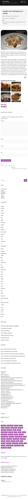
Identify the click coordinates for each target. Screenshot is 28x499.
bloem (16, 425)
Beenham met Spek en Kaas (6, 467)
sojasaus (8, 443)
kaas (19, 432)
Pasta (2, 272)
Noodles (13, 18)
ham (15, 432)
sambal (3, 443)
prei (17, 441)
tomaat (3, 445)
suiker (21, 443)
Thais (2, 236)
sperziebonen (15, 443)
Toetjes (2, 304)
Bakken (2, 248)
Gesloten (10, 432)
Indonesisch (3, 222)
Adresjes (2, 196)
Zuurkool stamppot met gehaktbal (7, 470)
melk (25, 436)
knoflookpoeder (4, 436)
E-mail (2, 146)
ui (22, 445)
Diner (2, 312)
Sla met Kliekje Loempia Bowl (6, 333)
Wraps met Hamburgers (5, 330)
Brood (2, 260)
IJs (1, 300)
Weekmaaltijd (3, 246)
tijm (25, 443)
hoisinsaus (20, 22)
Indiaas (2, 220)
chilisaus (20, 427)
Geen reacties (6, 18)
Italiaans (2, 224)
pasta (8, 441)
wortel (9, 447)
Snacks (2, 227)
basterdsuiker (5, 22)
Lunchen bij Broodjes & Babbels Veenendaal (12, 363)
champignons (12, 22)
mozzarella (9, 438)
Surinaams (3, 229)
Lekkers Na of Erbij (4, 298)
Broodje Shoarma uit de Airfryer (7, 472)
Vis (1, 243)
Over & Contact (4, 189)
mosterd (3, 438)
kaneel (24, 432)
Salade (2, 279)
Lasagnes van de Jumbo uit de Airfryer (8, 466)
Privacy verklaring (18, 496)
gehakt (17, 22)
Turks (2, 239)
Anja (4, 16)
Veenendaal (4, 447)
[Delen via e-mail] (6, 107)
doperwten (9, 429)
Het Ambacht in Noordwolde (6, 328)
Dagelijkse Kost (4, 253)
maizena (24, 22)
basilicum (3, 425)
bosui (9, 22)
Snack (2, 281)
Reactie (2, 120)
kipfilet (16, 434)
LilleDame (2, 198)
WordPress (19, 495)
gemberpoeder (4, 432)
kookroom (11, 436)
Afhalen (2, 206)
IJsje (2, 217)
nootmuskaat (16, 438)
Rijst (2, 276)
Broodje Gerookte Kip (5, 337)
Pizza (2, 274)
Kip (1, 264)
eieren (14, 429)
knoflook (21, 434)
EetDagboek (3, 192)
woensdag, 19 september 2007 (13, 16)
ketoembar (11, 434)
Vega (2, 286)
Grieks (2, 215)
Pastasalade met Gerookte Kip (10, 358)
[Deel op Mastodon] (2, 107)
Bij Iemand (3, 251)
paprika (3, 441)
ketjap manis (4, 434)
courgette (3, 429)
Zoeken (2, 190)
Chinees (2, 210)
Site (1, 152)
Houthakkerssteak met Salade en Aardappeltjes (10, 326)
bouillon (7, 427)
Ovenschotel (3, 269)
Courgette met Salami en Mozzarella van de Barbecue (14, 353)
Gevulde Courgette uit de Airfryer (7, 335)
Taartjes (2, 234)
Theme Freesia (14, 495)
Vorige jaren (3, 193)
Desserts (2, 213)
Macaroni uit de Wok (5, 340)
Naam (2, 139)
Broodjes (2, 208)
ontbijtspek (23, 438)
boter (3, 427)
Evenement (3, 296)
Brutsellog (6, 1)
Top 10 (2, 195)
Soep (2, 283)
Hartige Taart (3, 262)
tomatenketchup (10, 445)
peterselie (13, 441)
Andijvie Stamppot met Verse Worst (8, 469)
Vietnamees (3, 241)
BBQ (1, 257)
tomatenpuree (17, 445)
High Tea (2, 314)
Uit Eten (2, 310)
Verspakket (3, 288)
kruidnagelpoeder (19, 436)
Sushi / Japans (3, 232)
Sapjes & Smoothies (5, 302)
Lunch (2, 307)
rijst (21, 441)
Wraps (2, 293)
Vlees (2, 290)
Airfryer (2, 255)
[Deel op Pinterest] (4, 107)
